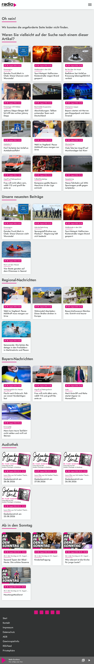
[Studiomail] (52, 612)
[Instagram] (47, 612)
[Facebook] (41, 612)
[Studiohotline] (58, 612)
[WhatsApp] (36, 612)
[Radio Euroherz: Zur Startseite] (44, 4)
